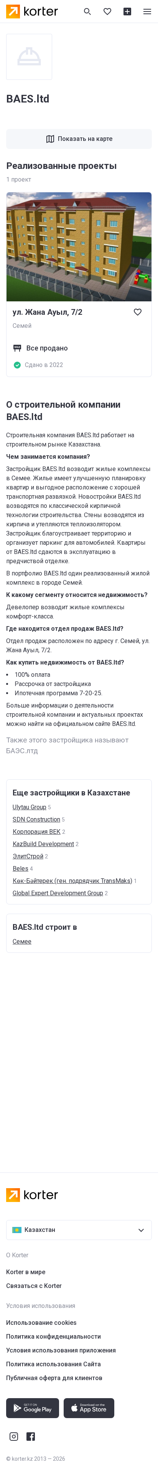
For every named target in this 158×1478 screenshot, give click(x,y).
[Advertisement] (79, 1055)
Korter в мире (25, 1272)
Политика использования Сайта (53, 1364)
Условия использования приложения (61, 1350)
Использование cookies (41, 1322)
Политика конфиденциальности (53, 1336)
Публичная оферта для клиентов (54, 1378)
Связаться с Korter (34, 1286)
